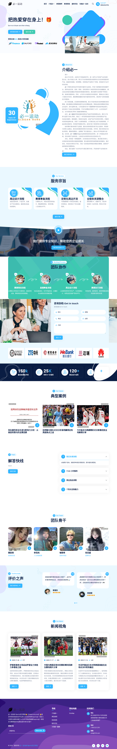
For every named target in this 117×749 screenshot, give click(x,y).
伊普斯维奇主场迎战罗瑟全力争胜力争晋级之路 (24, 666)
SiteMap (71, 713)
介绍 (51, 4)
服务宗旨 (75, 4)
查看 (13, 686)
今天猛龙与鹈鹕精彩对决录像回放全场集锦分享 (58, 431)
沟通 (83, 4)
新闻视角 (67, 4)
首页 (45, 4)
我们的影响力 (68, 154)
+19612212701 (95, 727)
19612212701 (104, 5)
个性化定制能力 (72, 489)
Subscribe (39, 730)
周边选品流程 (71, 480)
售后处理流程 (71, 457)
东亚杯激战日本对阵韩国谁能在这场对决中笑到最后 (92, 666)
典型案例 (59, 4)
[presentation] (10, 416)
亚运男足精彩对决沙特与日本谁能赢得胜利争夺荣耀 (92, 431)
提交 (57, 337)
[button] (75, 603)
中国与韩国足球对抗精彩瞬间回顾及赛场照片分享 (58, 666)
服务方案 (28, 32)
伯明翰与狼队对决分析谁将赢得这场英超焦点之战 (23, 431)
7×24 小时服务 (72, 471)
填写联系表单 (14, 32)
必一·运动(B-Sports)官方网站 (29, 745)
